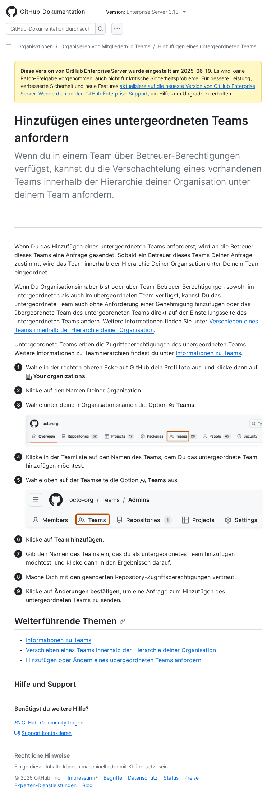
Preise (191, 778)
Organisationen (35, 46)
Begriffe (113, 778)
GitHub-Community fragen (52, 722)
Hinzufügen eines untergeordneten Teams (207, 46)
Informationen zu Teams (208, 352)
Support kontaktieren (47, 733)
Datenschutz (143, 778)
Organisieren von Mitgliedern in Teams (105, 46)
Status (171, 778)
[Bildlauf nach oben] (260, 796)
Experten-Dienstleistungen (45, 785)
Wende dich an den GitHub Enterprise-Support (93, 93)
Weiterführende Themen (65, 621)
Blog (87, 785)
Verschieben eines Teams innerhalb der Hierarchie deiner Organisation (121, 650)
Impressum (80, 778)
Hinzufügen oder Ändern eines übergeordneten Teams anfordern (113, 660)
